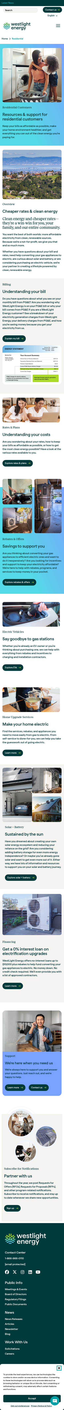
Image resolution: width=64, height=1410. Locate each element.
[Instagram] (22, 1272)
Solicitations (12, 1348)
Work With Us (16, 1342)
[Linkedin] (30, 1272)
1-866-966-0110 (14, 1258)
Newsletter (11, 1329)
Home (5, 38)
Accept (32, 1398)
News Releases (13, 1319)
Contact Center (15, 1252)
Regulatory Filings (15, 1299)
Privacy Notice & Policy (41, 1406)
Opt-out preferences (20, 1406)
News (9, 1312)
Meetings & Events (16, 1289)
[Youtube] (38, 1272)
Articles (9, 1324)
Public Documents (16, 1304)
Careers (9, 1353)
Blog (7, 1334)
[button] (59, 1368)
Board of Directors (15, 1294)
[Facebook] (7, 1272)
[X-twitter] (15, 1272)
